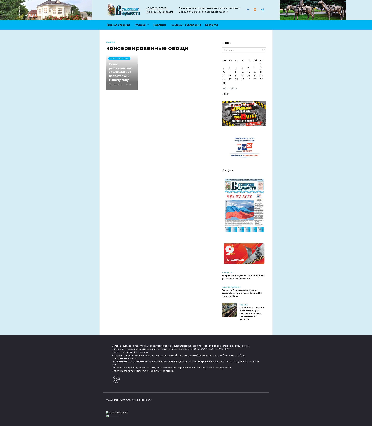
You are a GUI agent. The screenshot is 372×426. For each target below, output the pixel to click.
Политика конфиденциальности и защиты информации (143, 371)
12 (236, 71)
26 (236, 79)
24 (223, 79)
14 (248, 71)
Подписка (159, 25)
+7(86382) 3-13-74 (157, 8)
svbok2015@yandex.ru (160, 11)
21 (248, 75)
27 (242, 79)
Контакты (211, 25)
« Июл (225, 93)
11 (230, 71)
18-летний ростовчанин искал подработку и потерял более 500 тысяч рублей (242, 293)
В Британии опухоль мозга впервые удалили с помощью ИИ (243, 277)
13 (242, 71)
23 (261, 75)
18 (230, 75)
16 (261, 71)
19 (236, 75)
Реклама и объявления (186, 25)
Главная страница (118, 25)
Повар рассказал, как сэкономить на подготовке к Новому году (120, 72)
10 (223, 71)
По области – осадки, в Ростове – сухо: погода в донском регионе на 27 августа (252, 313)
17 (223, 75)
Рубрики (140, 25)
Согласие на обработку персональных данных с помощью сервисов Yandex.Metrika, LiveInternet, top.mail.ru (172, 367)
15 (255, 71)
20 (242, 75)
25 (230, 79)
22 (255, 75)
